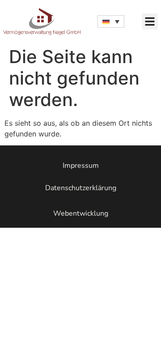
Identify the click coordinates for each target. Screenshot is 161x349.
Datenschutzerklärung (80, 188)
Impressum (81, 165)
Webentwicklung (80, 213)
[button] (150, 21)
